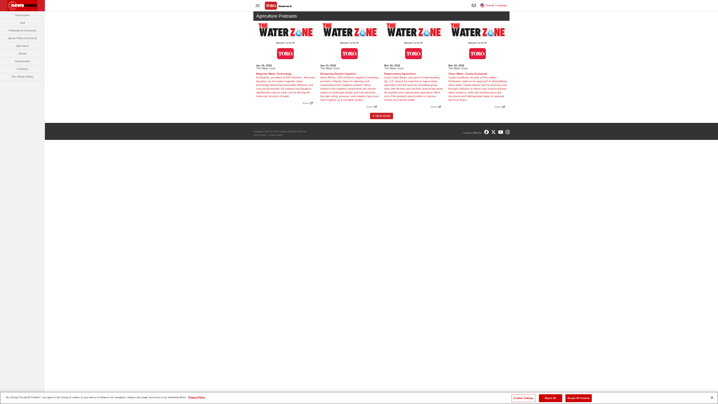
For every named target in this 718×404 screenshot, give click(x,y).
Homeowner (22, 15)
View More (383, 115)
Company (22, 68)
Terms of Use (259, 135)
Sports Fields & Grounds (22, 38)
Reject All (550, 398)
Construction (22, 61)
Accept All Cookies (578, 398)
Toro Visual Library (22, 76)
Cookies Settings (524, 398)
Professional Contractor (22, 30)
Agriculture (22, 45)
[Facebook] (486, 132)
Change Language (495, 5)
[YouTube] (500, 132)
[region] (359, 398)
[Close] (712, 398)
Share (306, 103)
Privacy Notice (276, 135)
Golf (22, 22)
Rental (22, 53)
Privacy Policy (196, 397)
